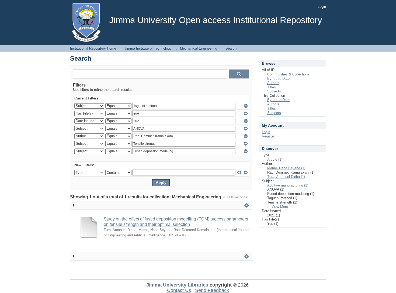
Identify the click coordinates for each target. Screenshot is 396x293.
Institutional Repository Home (93, 48)
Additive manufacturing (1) (287, 185)
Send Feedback (212, 290)
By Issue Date (278, 79)
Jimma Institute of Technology (148, 48)
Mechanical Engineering (198, 48)
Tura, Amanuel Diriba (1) (286, 177)
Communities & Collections (288, 74)
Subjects (274, 91)
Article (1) (274, 159)
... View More (277, 207)
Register (268, 136)
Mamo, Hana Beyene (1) (286, 168)
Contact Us (179, 290)
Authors (273, 83)
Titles (271, 87)
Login (322, 7)
